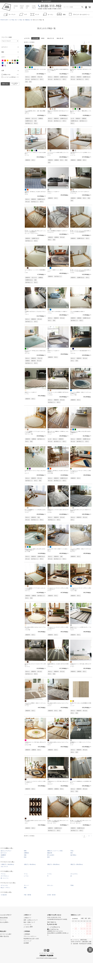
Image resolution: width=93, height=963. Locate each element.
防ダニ (2, 857)
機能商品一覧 (28, 19)
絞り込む (6, 83)
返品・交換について (29, 922)
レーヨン (26, 876)
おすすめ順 (35, 38)
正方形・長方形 (51, 894)
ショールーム (27, 924)
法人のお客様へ (4, 922)
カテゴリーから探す (5, 934)
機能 (2, 52)
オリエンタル (4, 885)
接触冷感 (49, 853)
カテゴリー (4, 47)
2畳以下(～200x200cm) (53, 864)
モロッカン (50, 885)
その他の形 (4, 894)
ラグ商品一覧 (21, 19)
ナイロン (49, 874)
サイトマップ (27, 941)
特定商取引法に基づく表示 (31, 938)
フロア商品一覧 (12, 19)
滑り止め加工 (50, 855)
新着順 (42, 38)
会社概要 (26, 943)
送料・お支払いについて (31, 920)
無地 (25, 887)
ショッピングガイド (5, 915)
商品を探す (3, 931)
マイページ (3, 920)
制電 (25, 850)
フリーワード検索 (6, 37)
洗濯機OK (3, 855)
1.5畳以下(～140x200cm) (7, 864)
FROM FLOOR (4, 19)
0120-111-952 (53, 924)
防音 (48, 857)
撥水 (71, 853)
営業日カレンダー (76, 915)
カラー (3, 57)
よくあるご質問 (28, 926)
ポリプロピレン (5, 876)
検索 (82, 7)
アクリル (3, 874)
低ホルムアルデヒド (6, 850)
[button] (82, 42)
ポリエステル (74, 874)
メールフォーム (53, 929)
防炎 (25, 857)
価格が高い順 (60, 38)
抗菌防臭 (26, 853)
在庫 (2, 70)
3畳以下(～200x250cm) (76, 864)
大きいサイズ (4, 866)
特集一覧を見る (4, 936)
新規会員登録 (4, 917)
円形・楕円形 (27, 894)
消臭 (25, 855)
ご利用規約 (27, 931)
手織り (72, 885)
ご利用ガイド (27, 915)
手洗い (72, 850)
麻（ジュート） (5, 878)
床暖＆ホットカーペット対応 (55, 850)
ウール (26, 874)
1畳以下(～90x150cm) (30, 864)
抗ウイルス (4, 853)
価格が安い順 (50, 38)
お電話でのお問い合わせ (54, 915)
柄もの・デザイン (5, 887)
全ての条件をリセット (15, 84)
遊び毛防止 (73, 855)
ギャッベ (26, 885)
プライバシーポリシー (30, 936)
